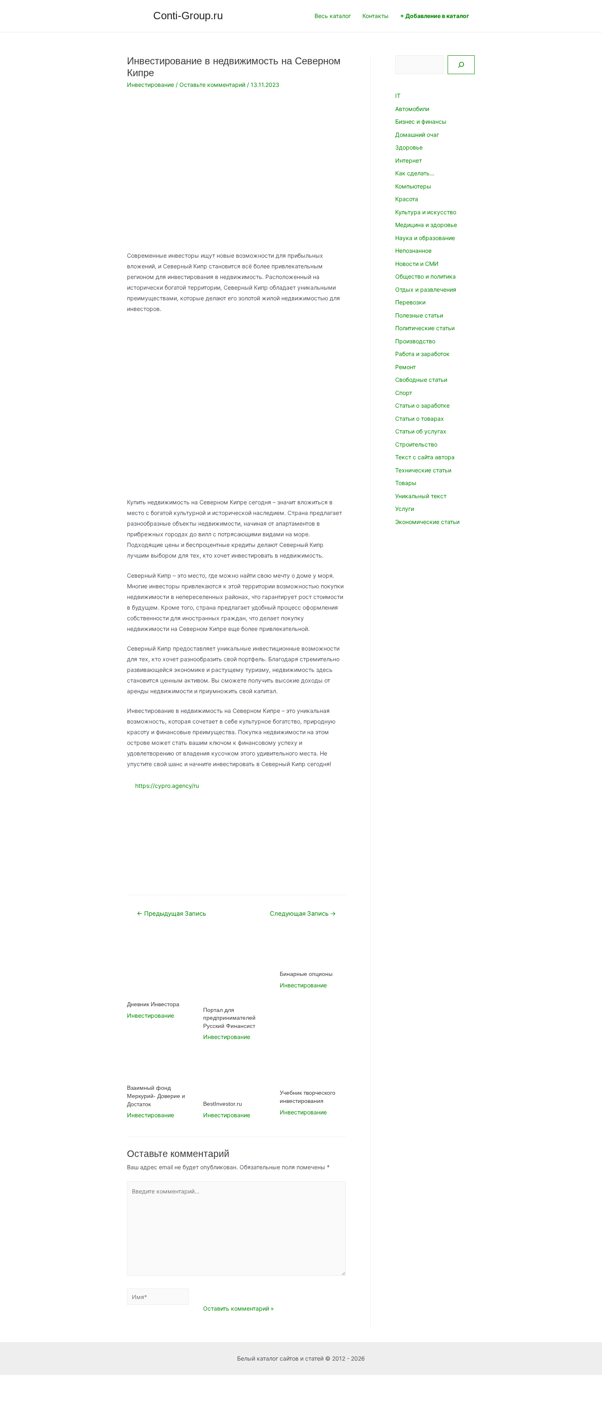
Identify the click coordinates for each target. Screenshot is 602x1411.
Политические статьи (425, 327)
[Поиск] (461, 64)
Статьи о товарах (419, 418)
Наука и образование (425, 237)
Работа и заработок (422, 353)
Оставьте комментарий (212, 84)
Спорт (403, 392)
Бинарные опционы (306, 974)
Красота (406, 198)
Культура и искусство (425, 212)
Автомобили (412, 108)
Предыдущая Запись (171, 913)
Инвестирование (150, 84)
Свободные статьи (421, 379)
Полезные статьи (419, 315)
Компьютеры (413, 186)
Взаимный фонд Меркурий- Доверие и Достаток (156, 1095)
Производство (415, 341)
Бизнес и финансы (420, 121)
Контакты (375, 15)
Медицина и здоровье (426, 224)
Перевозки (410, 302)
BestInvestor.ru (222, 1103)
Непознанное (413, 250)
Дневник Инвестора (153, 1004)
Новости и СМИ (417, 263)
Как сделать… (415, 173)
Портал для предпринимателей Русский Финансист (229, 1018)
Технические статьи (423, 470)
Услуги (404, 508)
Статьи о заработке (422, 405)
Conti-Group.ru (188, 15)
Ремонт (405, 366)
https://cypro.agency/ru (167, 786)
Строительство (416, 444)
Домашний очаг (417, 134)
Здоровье (409, 147)
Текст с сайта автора (425, 457)
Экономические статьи (427, 521)
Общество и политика (425, 276)
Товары (405, 482)
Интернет (408, 160)
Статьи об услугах (420, 431)
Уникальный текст (420, 495)
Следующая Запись (303, 913)
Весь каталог (333, 15)
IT (398, 95)
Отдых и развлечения (425, 289)
